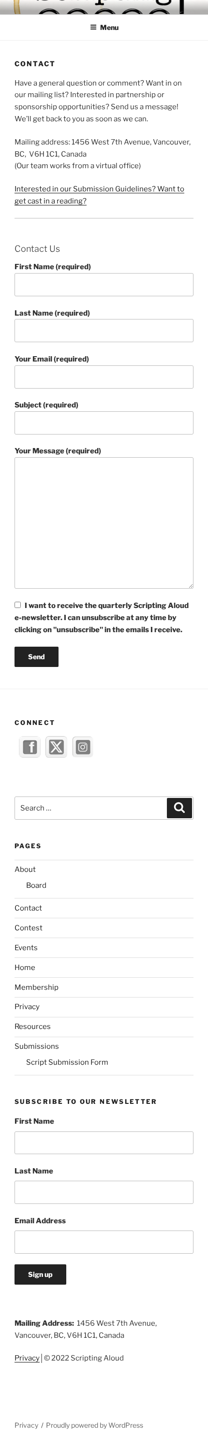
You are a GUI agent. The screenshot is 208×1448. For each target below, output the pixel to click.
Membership (37, 987)
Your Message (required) (58, 451)
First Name (34, 1121)
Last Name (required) (52, 313)
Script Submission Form (67, 1062)
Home (25, 967)
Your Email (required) (52, 359)
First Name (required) (53, 266)
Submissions (37, 1046)
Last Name (34, 1171)
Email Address (40, 1220)
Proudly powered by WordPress (94, 1425)
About (25, 869)
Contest (29, 928)
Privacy (27, 1006)
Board (36, 885)
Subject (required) (46, 405)
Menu (109, 27)
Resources (33, 1026)
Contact (28, 908)
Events (26, 947)
